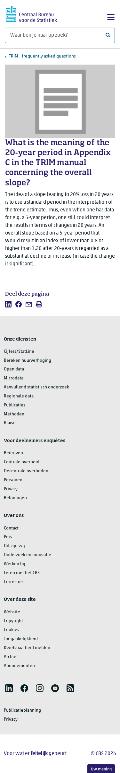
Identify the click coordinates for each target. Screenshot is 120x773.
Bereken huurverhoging (27, 361)
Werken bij (14, 564)
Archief (11, 657)
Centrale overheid (21, 462)
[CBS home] (31, 13)
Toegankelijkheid (21, 639)
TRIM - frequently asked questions (42, 56)
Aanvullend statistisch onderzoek (36, 387)
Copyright (13, 621)
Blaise (10, 423)
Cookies (11, 630)
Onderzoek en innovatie (27, 555)
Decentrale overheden (26, 471)
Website (12, 612)
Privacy (11, 489)
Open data (14, 369)
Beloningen (15, 498)
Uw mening (101, 769)
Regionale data (19, 396)
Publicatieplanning (22, 710)
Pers (8, 537)
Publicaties (14, 405)
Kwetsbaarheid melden (27, 648)
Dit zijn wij (14, 546)
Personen (13, 480)
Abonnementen (19, 666)
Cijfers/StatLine (19, 352)
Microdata (13, 378)
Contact (11, 528)
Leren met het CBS (22, 573)
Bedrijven (13, 453)
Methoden (14, 414)
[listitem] (8, 304)
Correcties (14, 582)
